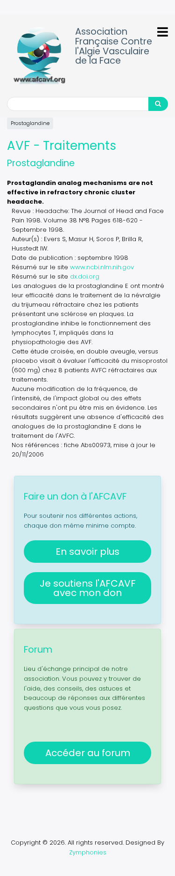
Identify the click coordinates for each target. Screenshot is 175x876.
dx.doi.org (84, 276)
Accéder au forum (87, 752)
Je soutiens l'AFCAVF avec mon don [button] (88, 588)
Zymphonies (87, 852)
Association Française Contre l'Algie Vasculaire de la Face (113, 46)
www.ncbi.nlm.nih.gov (102, 267)
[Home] (39, 55)
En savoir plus (87, 551)
